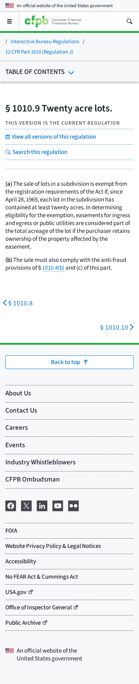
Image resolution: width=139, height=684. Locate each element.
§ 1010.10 (114, 327)
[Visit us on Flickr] (73, 505)
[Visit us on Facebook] (10, 505)
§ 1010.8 (20, 303)
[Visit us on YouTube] (57, 505)
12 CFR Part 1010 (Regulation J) (39, 52)
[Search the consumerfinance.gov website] (129, 21)
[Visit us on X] (26, 505)
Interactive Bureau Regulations (45, 41)
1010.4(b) (53, 268)
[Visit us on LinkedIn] (42, 505)
